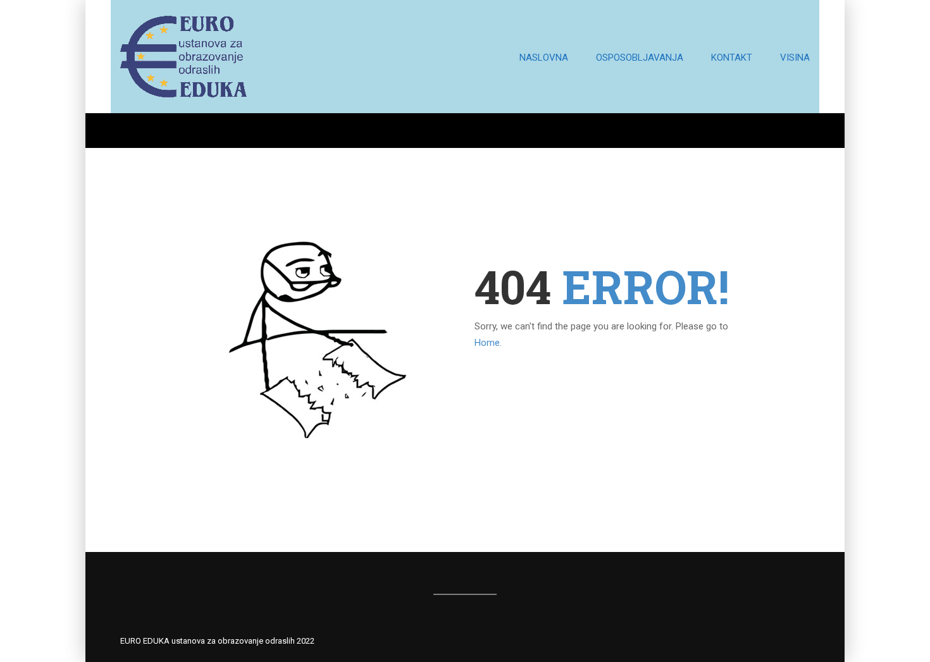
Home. (488, 342)
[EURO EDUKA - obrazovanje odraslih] (183, 63)
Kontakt (731, 57)
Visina (795, 57)
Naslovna (543, 57)
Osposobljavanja (639, 57)
